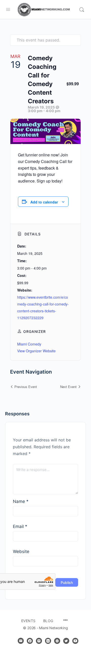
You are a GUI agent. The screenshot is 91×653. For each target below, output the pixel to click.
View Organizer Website (36, 350)
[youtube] (75, 641)
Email (20, 526)
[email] (21, 641)
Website (21, 551)
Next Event (68, 386)
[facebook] (30, 641)
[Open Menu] (8, 9)
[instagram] (39, 641)
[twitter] (66, 641)
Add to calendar (44, 202)
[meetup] (57, 641)
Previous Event (25, 386)
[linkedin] (48, 641)
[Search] (82, 9)
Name (21, 501)
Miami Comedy (29, 343)
